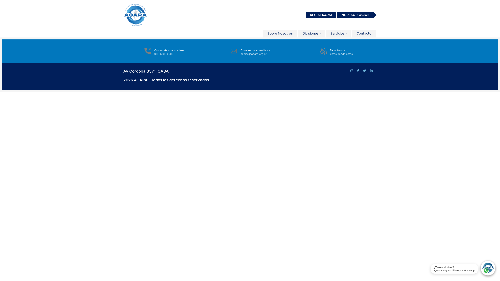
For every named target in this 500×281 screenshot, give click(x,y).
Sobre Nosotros (280, 33)
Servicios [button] (337, 33)
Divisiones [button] (310, 33)
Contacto (363, 33)
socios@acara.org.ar (254, 53)
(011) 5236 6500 (163, 53)
